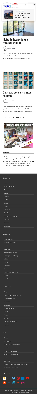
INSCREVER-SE (9, 308)
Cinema (6, 193)
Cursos (6, 203)
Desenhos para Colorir (10, 216)
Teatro (6, 275)
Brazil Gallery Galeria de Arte (13, 295)
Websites (6, 325)
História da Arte (8, 239)
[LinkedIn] (22, 379)
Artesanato (7, 190)
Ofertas (6, 262)
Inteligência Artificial (10, 242)
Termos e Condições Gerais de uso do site (16, 364)
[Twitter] (13, 379)
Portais (6, 315)
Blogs (5, 292)
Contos (6, 199)
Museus (6, 311)
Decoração (7, 209)
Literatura (7, 249)
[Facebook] (9, 379)
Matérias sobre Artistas (10, 252)
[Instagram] (22, 384)
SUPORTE (7, 361)
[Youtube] (27, 379)
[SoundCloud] (18, 384)
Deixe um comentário (11, 50)
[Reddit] (4, 384)
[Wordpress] (13, 384)
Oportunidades (8, 269)
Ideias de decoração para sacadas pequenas (15, 41)
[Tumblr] (9, 384)
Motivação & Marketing (11, 256)
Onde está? (7, 265)
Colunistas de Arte (9, 298)
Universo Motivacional (10, 321)
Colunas (6, 196)
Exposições (7, 226)
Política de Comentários (11, 354)
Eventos (6, 223)
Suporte (6, 318)
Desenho (6, 213)
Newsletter (7, 348)
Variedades (7, 279)
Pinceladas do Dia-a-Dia (11, 272)
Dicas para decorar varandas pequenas (17, 94)
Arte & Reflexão (9, 186)
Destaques (7, 219)
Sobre (5, 358)
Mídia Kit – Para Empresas (12, 344)
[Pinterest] (18, 379)
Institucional (7, 341)
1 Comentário (9, 103)
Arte (5, 183)
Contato (6, 338)
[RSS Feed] (4, 379)
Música (6, 259)
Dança (5, 206)
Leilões (6, 246)
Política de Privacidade (10, 351)
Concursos (7, 302)
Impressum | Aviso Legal (11, 368)
